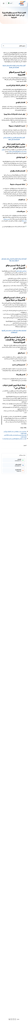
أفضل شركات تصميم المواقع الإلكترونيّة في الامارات (14, 151)
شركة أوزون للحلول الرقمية (21, 271)
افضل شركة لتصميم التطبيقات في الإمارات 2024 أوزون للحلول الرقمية (15, 436)
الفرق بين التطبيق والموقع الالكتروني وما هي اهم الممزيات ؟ (14, 439)
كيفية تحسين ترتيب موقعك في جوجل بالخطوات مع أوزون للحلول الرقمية (15, 432)
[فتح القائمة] (3, 3)
